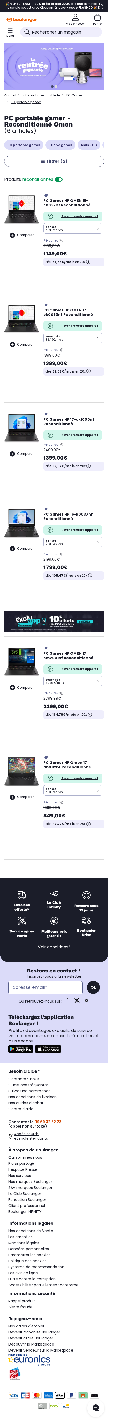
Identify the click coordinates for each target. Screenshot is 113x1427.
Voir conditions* (54, 947)
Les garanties (20, 1236)
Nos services (19, 1175)
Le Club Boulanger (24, 1193)
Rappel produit (21, 1301)
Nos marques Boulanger (30, 1181)
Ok (93, 987)
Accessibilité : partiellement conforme (43, 1285)
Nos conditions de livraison (32, 1097)
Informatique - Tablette (41, 95)
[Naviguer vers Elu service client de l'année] (54, 1373)
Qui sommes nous (25, 1157)
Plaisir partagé (21, 1163)
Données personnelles (28, 1248)
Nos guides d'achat (25, 1103)
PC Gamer (74, 95)
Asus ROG (89, 145)
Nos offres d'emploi (26, 1326)
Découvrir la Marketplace (31, 1344)
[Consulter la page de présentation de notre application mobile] (20, 1049)
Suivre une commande (29, 1091)
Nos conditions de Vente (30, 1230)
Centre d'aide (20, 1109)
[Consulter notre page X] (77, 1002)
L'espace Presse (22, 1169)
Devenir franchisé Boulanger (34, 1332)
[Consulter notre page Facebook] (67, 1002)
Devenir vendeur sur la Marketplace (40, 1350)
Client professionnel (26, 1205)
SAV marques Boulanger (30, 1187)
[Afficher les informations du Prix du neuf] (61, 240)
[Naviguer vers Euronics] (54, 1360)
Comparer (25, 235)
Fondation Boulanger (27, 1199)
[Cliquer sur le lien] (56, 66)
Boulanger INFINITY (25, 1211)
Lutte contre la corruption (32, 1279)
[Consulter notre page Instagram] (86, 1002)
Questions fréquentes (28, 1084)
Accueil (10, 95)
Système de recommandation (36, 1267)
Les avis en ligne (23, 1273)
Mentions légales (23, 1242)
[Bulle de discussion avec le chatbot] (95, 1408)
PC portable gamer (23, 145)
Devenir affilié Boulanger (30, 1338)
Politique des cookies (27, 1261)
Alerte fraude (20, 1307)
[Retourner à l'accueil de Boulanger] (21, 20)
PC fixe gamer (60, 145)
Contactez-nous (23, 1078)
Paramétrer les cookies (29, 1254)
